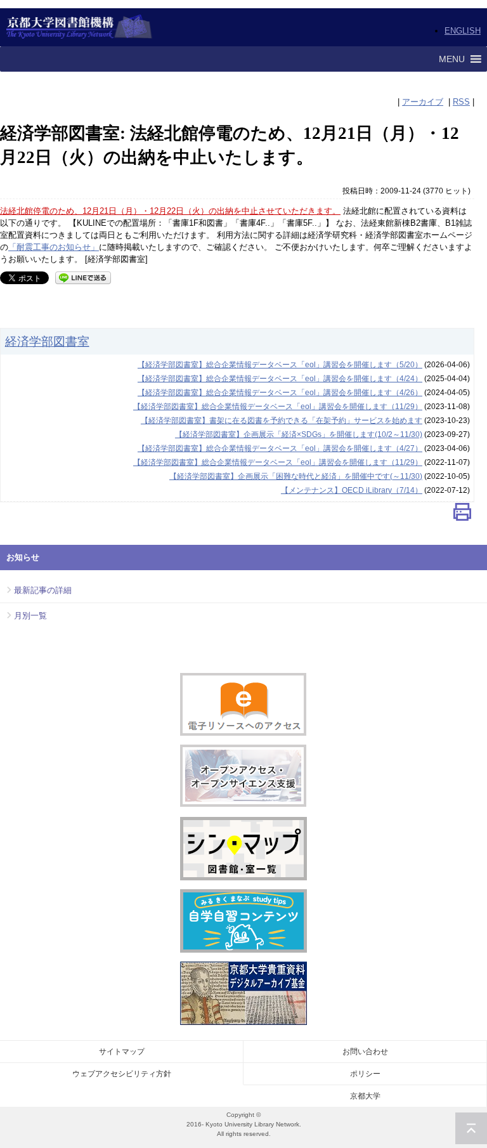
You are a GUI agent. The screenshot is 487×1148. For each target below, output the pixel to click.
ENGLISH (463, 31)
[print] (462, 514)
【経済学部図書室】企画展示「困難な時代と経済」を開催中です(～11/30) (295, 476)
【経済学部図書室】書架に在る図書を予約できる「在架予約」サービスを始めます (281, 420)
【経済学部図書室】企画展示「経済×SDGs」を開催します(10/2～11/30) (298, 434)
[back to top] (471, 1128)
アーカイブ (422, 102)
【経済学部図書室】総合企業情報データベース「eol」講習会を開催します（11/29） (277, 406)
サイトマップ (122, 1051)
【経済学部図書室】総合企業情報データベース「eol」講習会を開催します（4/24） (280, 378)
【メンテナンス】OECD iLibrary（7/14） (351, 490)
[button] (452, 59)
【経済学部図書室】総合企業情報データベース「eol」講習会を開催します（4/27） (280, 448)
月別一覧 (30, 615)
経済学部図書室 (47, 341)
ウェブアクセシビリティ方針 (121, 1073)
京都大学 (365, 1096)
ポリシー (365, 1073)
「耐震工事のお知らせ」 (53, 247)
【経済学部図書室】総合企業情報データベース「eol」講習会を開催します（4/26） (280, 392)
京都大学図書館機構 (79, 27)
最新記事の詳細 (43, 590)
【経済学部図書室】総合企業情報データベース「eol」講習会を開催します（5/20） (280, 364)
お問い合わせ (365, 1051)
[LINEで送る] (83, 277)
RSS (461, 102)
